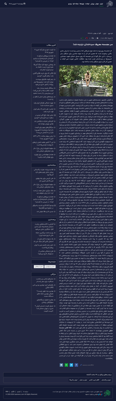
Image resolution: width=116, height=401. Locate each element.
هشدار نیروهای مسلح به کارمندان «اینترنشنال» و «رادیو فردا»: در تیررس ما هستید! (43, 58)
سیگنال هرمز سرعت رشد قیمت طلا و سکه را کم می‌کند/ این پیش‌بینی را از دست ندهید (43, 91)
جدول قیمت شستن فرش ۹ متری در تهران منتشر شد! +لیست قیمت (44, 308)
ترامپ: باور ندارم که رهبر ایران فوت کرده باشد (43, 110)
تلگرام (12, 392)
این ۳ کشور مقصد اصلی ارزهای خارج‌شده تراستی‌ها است (43, 143)
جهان (97, 4)
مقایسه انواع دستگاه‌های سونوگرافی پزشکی (45, 301)
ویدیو (70, 4)
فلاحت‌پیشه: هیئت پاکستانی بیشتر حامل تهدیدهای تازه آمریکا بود (43, 172)
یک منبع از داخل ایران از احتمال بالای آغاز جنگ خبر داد (43, 240)
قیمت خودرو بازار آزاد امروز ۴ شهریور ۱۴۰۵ (44, 51)
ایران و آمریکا (73, 380)
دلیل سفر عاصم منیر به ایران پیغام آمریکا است (43, 246)
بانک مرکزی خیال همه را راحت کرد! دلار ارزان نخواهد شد (43, 192)
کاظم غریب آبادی (94, 380)
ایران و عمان (83, 380)
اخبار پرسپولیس (49, 266)
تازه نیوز (109, 4)
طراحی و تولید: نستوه (91, 394)
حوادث (87, 4)
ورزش (92, 4)
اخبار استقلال (39, 266)
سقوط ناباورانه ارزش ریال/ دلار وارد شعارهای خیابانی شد (43, 149)
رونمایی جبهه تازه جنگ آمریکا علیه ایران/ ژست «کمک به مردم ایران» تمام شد (43, 67)
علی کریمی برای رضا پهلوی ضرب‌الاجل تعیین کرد (44, 179)
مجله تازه (76, 4)
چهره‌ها (82, 4)
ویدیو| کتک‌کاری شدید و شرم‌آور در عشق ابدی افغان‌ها (43, 206)
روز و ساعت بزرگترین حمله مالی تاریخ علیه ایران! (44, 234)
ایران (101, 4)
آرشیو (19, 392)
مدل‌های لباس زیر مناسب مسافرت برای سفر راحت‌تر (44, 280)
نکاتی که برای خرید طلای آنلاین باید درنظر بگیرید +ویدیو (43, 74)
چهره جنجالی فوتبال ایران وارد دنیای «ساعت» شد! (43, 104)
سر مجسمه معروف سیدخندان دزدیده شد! (93, 44)
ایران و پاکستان (106, 380)
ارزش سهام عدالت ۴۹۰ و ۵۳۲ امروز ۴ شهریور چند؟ (43, 137)
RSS (7, 392)
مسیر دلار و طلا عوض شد (45, 211)
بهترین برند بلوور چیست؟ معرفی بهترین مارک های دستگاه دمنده (45, 294)
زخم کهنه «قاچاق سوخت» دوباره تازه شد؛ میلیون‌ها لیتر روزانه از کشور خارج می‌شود (43, 82)
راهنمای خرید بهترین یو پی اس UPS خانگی (43, 286)
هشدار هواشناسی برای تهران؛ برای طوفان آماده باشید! (43, 155)
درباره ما (25, 392)
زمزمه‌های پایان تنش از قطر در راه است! (43, 98)
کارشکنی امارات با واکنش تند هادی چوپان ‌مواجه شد (43, 122)
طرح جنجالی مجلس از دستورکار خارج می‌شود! (45, 252)
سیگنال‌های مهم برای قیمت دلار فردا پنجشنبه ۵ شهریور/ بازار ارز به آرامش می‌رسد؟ (44, 130)
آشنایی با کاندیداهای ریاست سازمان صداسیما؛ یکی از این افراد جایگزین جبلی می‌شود (43, 227)
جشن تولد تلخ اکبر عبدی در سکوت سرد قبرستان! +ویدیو (43, 116)
